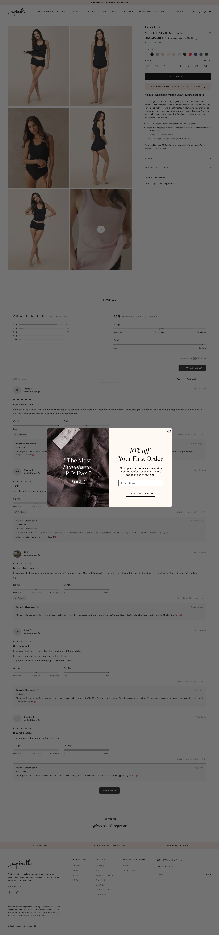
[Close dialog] (169, 431)
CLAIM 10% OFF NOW (141, 493)
